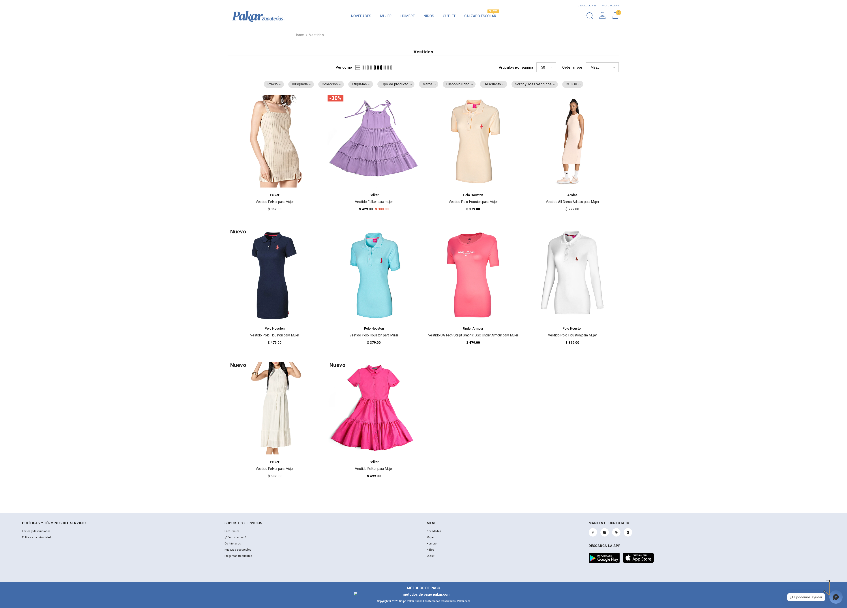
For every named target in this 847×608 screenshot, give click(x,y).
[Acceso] (602, 15)
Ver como (344, 67)
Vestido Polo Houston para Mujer (473, 202)
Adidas (572, 195)
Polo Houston (473, 195)
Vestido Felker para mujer (374, 202)
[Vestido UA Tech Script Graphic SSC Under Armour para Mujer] (473, 274)
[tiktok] (628, 532)
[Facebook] (593, 532)
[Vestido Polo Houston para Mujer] (473, 141)
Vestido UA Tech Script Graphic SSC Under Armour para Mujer (473, 335)
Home (299, 35)
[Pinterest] (616, 532)
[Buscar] (590, 15)
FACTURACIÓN (610, 5)
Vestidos (316, 35)
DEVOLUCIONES (586, 5)
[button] (358, 67)
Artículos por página (516, 67)
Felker (274, 195)
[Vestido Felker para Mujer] (274, 141)
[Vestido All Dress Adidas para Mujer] (572, 141)
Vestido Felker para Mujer (275, 202)
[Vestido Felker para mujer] (374, 141)
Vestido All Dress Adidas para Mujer (572, 202)
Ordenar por (572, 67)
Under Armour (473, 328)
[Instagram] (604, 532)
